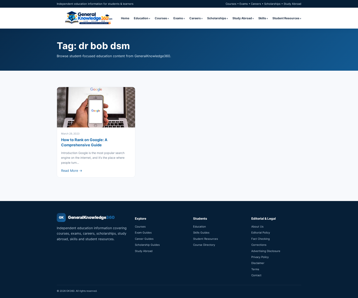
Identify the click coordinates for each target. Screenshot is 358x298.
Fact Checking (260, 238)
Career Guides (144, 238)
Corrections (258, 244)
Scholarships (216, 18)
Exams (178, 18)
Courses (161, 18)
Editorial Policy (260, 232)
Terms (255, 269)
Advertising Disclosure (265, 251)
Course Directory (204, 244)
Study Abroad (242, 18)
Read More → (71, 170)
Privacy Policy (260, 257)
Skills (262, 18)
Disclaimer (257, 263)
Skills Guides (201, 232)
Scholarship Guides (147, 244)
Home (125, 18)
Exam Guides (143, 232)
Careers (195, 18)
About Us (257, 226)
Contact (256, 275)
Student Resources (285, 18)
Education (141, 18)
